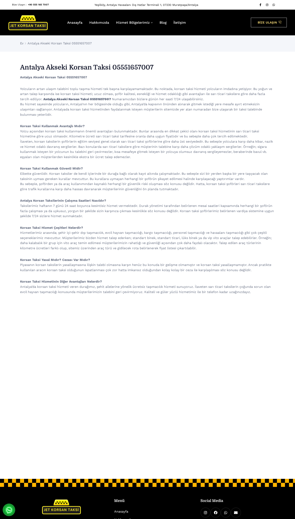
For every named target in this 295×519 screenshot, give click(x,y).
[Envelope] (236, 513)
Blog (163, 22)
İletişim (179, 22)
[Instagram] (267, 5)
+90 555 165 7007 (38, 4)
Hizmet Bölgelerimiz (133, 22)
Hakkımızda (99, 22)
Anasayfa (74, 22)
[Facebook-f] (260, 5)
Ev (21, 43)
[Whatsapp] (274, 5)
